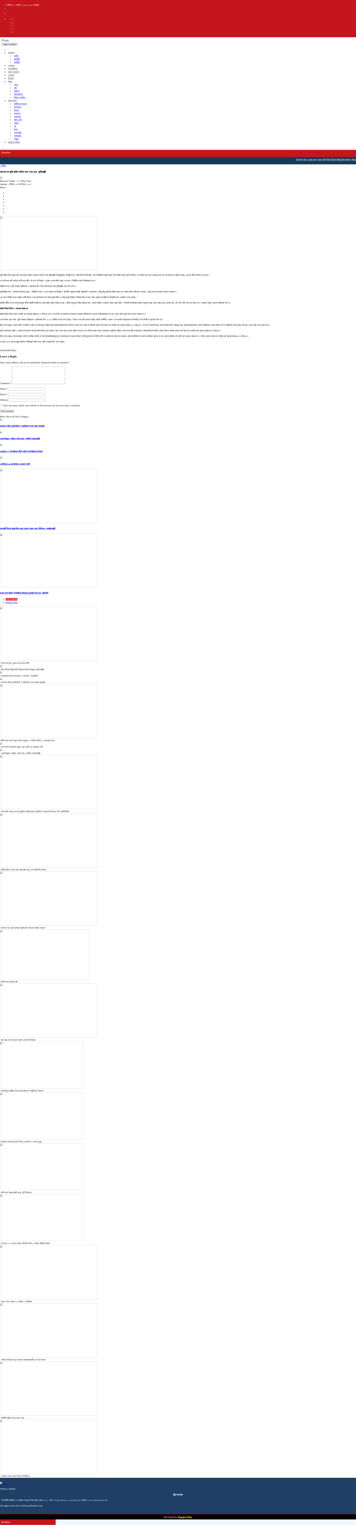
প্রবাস (16, 123)
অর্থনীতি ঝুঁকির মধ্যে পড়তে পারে (12, 1418)
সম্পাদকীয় (17, 132)
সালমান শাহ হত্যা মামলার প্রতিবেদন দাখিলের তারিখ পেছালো (23, 928)
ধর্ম (15, 126)
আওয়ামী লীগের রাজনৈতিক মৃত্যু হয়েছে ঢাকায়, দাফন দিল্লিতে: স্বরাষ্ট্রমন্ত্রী (27, 528)
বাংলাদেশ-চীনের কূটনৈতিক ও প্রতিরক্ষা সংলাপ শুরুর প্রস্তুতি (22, 426)
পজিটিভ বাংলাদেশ (20, 104)
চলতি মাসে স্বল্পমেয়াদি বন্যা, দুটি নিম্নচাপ (16, 1192)
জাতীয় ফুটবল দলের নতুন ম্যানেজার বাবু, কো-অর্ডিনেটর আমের (23, 869)
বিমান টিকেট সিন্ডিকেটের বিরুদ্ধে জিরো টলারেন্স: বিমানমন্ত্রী (316, 159)
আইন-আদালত (13, 72)
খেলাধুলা (11, 75)
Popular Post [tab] (12, 602)
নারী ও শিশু (18, 120)
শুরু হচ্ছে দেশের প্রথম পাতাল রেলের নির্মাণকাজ (18, 1040)
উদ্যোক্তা (17, 107)
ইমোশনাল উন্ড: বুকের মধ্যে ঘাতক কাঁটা (279, 159)
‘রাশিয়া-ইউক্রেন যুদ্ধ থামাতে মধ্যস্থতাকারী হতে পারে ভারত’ (23, 1359)
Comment (5, 383)
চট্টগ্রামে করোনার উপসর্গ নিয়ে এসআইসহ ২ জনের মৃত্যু (21, 1141)
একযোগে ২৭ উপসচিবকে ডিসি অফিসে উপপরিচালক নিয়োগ (21, 451)
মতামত (16, 110)
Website (4, 400)
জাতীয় (16, 56)
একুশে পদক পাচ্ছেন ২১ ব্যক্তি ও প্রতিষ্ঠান (16, 1301)
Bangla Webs (185, 1517)
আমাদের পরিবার (14, 142)
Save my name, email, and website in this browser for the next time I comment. (41, 405)
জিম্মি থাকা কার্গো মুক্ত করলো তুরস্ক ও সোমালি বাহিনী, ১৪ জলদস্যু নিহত (28, 740)
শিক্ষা (16, 129)
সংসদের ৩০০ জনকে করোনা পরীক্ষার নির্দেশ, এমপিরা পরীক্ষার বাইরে (25, 1243)
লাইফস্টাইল (18, 94)
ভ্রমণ (16, 84)
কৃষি (15, 88)
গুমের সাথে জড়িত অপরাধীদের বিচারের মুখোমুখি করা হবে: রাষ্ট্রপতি (24, 593)
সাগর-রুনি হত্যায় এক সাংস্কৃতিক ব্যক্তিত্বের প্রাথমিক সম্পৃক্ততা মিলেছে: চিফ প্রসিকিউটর (35, 811)
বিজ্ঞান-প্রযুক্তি (19, 97)
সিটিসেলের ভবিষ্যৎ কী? (9, 982)
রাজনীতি (17, 59)
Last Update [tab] (11, 599)
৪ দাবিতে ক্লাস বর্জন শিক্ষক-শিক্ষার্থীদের (15, 1476)
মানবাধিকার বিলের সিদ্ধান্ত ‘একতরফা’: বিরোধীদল (19, 676)
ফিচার (10, 81)
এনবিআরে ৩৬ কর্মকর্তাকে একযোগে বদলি (15, 464)
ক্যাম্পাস (17, 113)
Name (4, 389)
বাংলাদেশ (11, 53)
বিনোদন (11, 78)
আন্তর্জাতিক (12, 69)
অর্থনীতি (17, 62)
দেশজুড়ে (11, 65)
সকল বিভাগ (12, 100)
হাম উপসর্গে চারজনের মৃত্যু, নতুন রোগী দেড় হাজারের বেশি (22, 747)
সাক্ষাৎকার (17, 136)
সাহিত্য (16, 91)
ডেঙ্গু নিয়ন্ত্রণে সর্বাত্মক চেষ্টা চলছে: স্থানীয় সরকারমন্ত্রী (20, 438)
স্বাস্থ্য (16, 139)
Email (4, 394)
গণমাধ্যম (17, 116)
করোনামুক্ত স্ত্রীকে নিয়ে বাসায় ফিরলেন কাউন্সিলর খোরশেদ (22, 1091)
